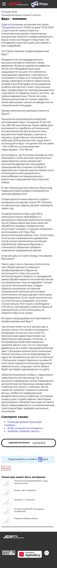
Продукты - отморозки (24, 500)
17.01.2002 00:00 (9, 12)
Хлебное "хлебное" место (22, 431)
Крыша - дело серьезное (25, 490)
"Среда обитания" (12, 27)
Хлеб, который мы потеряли (24, 428)
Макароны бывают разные (26, 518)
